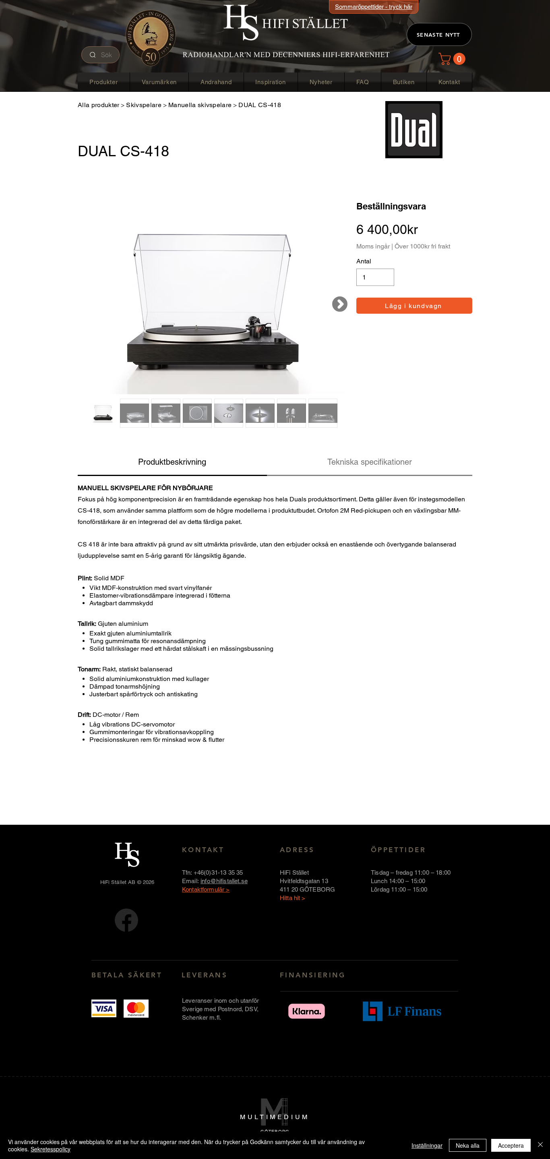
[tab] (172, 462)
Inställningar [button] (426, 1145)
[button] (453, 59)
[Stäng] (540, 1145)
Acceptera (511, 1145)
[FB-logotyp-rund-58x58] (126, 920)
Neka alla (468, 1145)
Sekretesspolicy (50, 1149)
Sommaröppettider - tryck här (373, 6)
